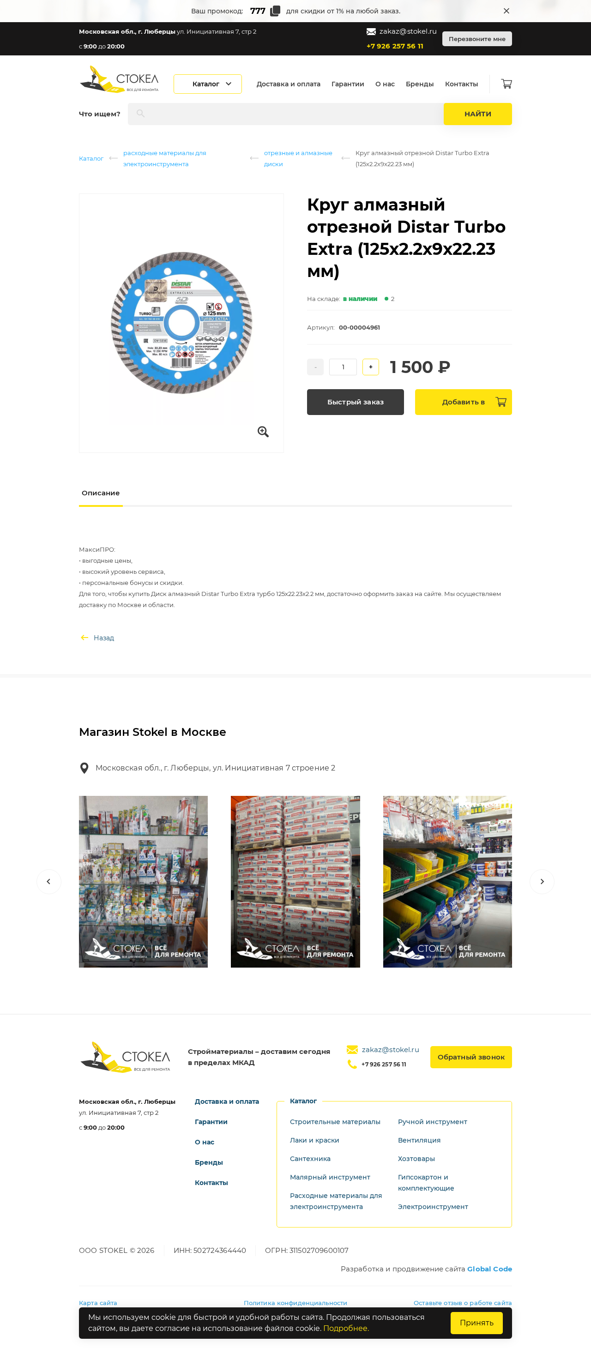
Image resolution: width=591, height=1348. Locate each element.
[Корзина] (506, 84)
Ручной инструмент (432, 1122)
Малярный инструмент (330, 1177)
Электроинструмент (433, 1207)
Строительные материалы (335, 1122)
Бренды (420, 84)
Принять (477, 1322)
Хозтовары (416, 1159)
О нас (385, 84)
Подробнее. (346, 1328)
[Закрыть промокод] (506, 11)
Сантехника (310, 1159)
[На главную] (120, 79)
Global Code (489, 1268)
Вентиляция (419, 1140)
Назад (104, 638)
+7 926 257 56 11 (395, 46)
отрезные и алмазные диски (298, 158)
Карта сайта (98, 1302)
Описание (101, 492)
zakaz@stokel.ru (408, 31)
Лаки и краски (314, 1140)
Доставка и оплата (288, 84)
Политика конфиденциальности (296, 1302)
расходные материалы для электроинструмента (164, 158)
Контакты (461, 84)
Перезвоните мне (477, 38)
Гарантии (348, 84)
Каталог (91, 158)
